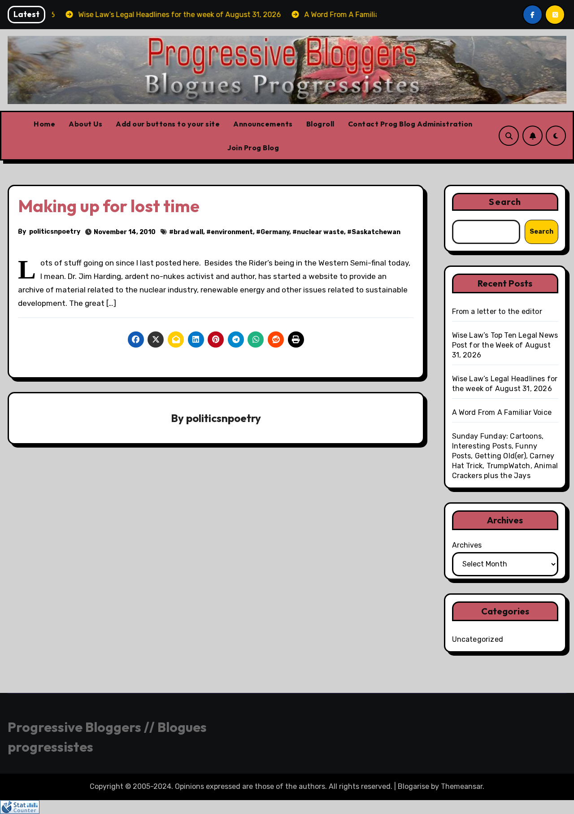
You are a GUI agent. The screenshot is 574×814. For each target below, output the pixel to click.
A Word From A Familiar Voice (502, 412)
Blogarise (413, 786)
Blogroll (320, 123)
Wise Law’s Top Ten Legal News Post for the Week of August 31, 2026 (505, 345)
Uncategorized (478, 639)
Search (505, 201)
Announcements (263, 123)
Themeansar (462, 786)
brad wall (188, 232)
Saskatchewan (376, 232)
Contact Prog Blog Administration (410, 123)
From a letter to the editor (497, 311)
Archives (467, 545)
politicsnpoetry (54, 231)
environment (232, 232)
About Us (85, 123)
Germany (275, 232)
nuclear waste (320, 232)
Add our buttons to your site (168, 123)
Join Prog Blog (253, 147)
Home (44, 123)
